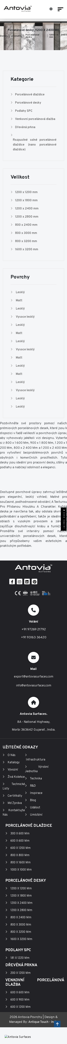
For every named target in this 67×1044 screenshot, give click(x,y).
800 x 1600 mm (20, 862)
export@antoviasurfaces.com (33, 677)
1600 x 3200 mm (26, 249)
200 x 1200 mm (20, 973)
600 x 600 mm (19, 841)
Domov (4, 36)
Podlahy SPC (23, 111)
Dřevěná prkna (25, 127)
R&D (33, 786)
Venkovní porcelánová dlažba (35, 119)
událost (35, 808)
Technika (36, 779)
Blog (33, 800)
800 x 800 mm (19, 855)
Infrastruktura (35, 760)
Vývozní (13, 770)
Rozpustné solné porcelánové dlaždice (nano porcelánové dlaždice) (34, 145)
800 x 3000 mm (26, 233)
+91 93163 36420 (33, 637)
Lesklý (20, 292)
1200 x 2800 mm (26, 217)
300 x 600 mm (19, 833)
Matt (19, 300)
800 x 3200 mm (26, 241)
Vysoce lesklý (25, 317)
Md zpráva (15, 803)
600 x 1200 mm (20, 848)
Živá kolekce (16, 777)
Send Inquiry (64, 520)
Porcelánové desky (32, 36)
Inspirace (36, 793)
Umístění (36, 815)
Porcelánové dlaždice (29, 95)
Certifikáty (15, 796)
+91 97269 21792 (33, 629)
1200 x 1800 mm (26, 200)
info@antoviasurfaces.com (33, 686)
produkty (16, 36)
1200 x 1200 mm (26, 192)
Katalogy (14, 762)
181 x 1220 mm (19, 958)
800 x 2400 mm (26, 225)
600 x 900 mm (19, 1000)
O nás (11, 755)
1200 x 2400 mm (58, 36)
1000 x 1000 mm (21, 870)
